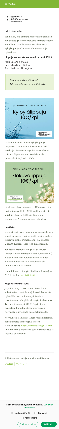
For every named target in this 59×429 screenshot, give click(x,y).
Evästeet (9, 364)
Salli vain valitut (28, 424)
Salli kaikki (48, 424)
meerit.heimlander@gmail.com (36, 326)
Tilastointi (43, 413)
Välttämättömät (22, 413)
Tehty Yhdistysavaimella (23, 364)
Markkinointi (31, 418)
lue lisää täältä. (28, 275)
